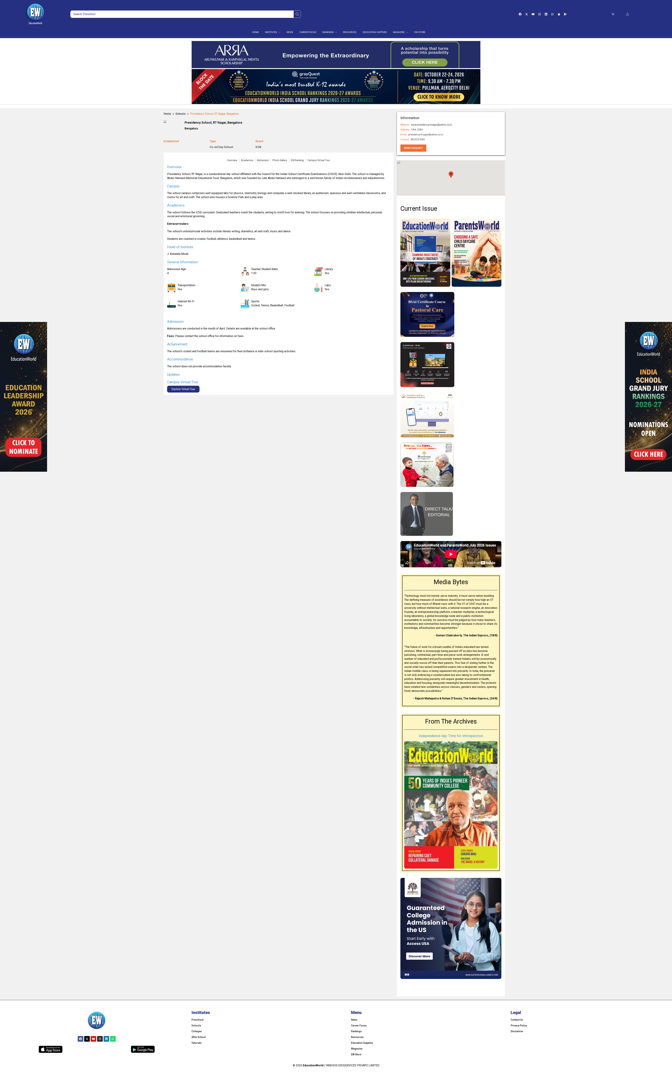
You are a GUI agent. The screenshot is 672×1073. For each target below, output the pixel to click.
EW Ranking (297, 160)
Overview (232, 160)
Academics (247, 160)
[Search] (297, 14)
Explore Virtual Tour (183, 389)
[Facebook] (520, 14)
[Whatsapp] (552, 14)
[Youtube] (533, 14)
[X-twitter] (526, 14)
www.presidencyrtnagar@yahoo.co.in (431, 124)
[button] (612, 14)
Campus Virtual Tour (318, 160)
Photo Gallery (279, 160)
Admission (263, 160)
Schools (181, 113)
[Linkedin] (546, 14)
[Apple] (559, 14)
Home (167, 113)
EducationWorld (313, 1065)
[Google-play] (565, 14)
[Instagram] (539, 14)
